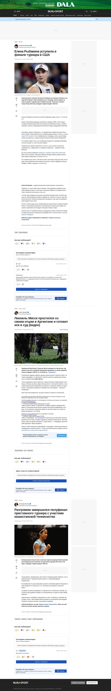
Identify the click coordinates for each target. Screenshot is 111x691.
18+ (25, 450)
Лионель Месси (19, 450)
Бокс (32, 15)
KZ (86, 11)
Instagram (61, 298)
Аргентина (30, 450)
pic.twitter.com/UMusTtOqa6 (29, 415)
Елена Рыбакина (23, 232)
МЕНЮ (18, 11)
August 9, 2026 (40, 416)
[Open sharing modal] (16, 110)
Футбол (22, 15)
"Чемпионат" (52, 372)
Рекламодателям (92, 682)
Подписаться (61, 435)
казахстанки (32, 159)
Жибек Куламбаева (37, 619)
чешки (35, 141)
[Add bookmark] (16, 116)
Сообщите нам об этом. (45, 225)
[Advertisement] (55, 30)
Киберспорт (41, 15)
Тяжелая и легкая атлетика (57, 15)
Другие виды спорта (70, 15)
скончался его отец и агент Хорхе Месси (34, 430)
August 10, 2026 (45, 404)
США (16, 232)
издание (28, 405)
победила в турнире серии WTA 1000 (50, 152)
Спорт (15, 15)
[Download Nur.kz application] (55, 4)
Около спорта (87, 15)
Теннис (27, 15)
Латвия (29, 619)
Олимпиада (80, 15)
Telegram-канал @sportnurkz (48, 604)
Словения (23, 619)
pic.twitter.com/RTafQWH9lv (29, 402)
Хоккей (47, 15)
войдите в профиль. (60, 259)
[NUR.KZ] (55, 11)
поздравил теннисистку (39, 163)
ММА (35, 15)
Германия (17, 619)
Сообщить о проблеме (78, 682)
